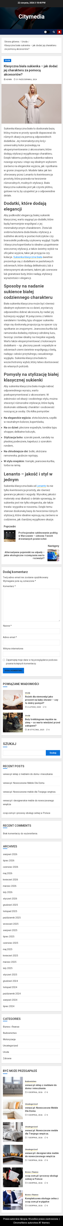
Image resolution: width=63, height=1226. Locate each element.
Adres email (10, 637)
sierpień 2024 (10, 999)
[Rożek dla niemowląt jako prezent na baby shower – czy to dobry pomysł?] (13, 700)
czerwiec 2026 (10, 867)
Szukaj (9, 744)
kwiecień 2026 (10, 879)
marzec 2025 (9, 962)
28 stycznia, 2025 (35, 730)
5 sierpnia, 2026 (35, 1183)
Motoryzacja (9, 1039)
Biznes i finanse (11, 1026)
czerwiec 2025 (10, 943)
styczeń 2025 (10, 974)
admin (9, 79)
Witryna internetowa (13, 648)
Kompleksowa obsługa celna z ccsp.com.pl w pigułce (42, 1200)
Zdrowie (7, 1058)
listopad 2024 (10, 987)
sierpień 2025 (10, 930)
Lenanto (41, 485)
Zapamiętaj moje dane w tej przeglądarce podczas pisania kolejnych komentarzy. (31, 662)
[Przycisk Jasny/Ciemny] (47, 32)
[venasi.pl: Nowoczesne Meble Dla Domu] (13, 1109)
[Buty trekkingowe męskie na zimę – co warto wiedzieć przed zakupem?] (13, 722)
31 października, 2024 (26, 79)
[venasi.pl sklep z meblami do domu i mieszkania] (13, 1087)
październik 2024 (12, 993)
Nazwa (7, 625)
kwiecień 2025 (10, 955)
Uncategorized (10, 1045)
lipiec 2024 (8, 1006)
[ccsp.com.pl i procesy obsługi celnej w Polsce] (13, 1177)
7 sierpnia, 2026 (35, 1138)
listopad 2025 (10, 911)
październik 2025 (12, 917)
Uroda (7, 60)
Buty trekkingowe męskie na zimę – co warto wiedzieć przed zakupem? (42, 722)
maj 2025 (7, 949)
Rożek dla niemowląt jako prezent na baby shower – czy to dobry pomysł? (41, 700)
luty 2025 (7, 968)
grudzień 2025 (10, 904)
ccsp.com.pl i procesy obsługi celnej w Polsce (26, 813)
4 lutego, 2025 (34, 707)
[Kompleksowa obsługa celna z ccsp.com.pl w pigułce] (13, 1200)
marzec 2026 (9, 886)
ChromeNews (20, 1222)
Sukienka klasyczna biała (27, 257)
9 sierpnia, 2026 (35, 1092)
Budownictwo (10, 1033)
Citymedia (31, 16)
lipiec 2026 (8, 860)
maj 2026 (7, 873)
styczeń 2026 (10, 898)
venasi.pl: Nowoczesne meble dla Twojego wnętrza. (29, 791)
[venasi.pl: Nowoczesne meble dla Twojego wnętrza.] (13, 1132)
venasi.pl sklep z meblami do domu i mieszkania (28, 774)
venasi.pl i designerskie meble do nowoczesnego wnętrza (42, 1155)
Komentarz (9, 586)
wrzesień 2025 (10, 924)
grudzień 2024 (10, 981)
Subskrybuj (59, 32)
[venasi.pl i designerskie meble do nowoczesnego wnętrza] (13, 1155)
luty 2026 (7, 892)
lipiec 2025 (8, 936)
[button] (54, 32)
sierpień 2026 (10, 854)
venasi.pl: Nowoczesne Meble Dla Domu (23, 783)
